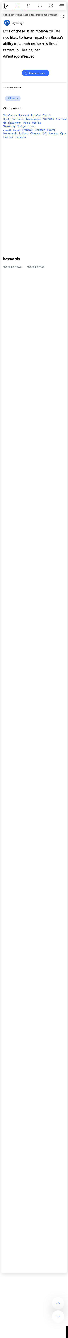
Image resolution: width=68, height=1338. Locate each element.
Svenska (53, 133)
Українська (10, 115)
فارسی (7, 130)
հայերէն (48, 119)
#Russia (13, 98)
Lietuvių (8, 137)
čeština (36, 122)
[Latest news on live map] (7, 6)
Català (46, 115)
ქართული (14, 122)
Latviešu (20, 137)
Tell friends (65, 12)
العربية (16, 130)
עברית (31, 126)
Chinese (35, 133)
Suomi (51, 130)
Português (17, 119)
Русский (24, 115)
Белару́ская (33, 119)
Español (36, 115)
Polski (26, 122)
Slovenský (9, 126)
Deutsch (40, 130)
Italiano (23, 133)
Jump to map (37, 73)
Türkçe (21, 126)
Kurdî (6, 119)
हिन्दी (44, 133)
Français (27, 130)
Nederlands (10, 133)
